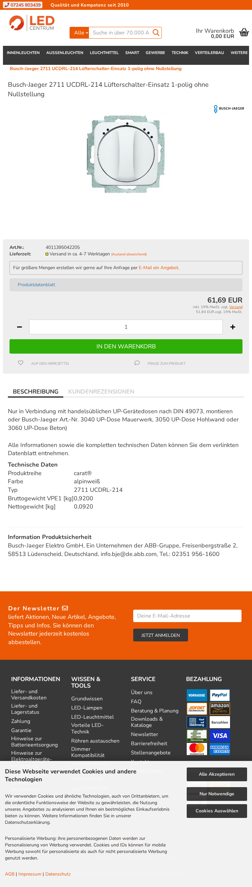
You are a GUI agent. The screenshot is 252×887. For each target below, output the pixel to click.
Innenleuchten (23, 52)
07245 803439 (25, 5)
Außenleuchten (64, 52)
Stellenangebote (151, 753)
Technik (180, 52)
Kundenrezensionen (101, 392)
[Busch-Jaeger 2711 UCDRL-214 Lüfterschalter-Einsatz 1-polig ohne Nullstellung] (126, 153)
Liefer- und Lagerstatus (25, 709)
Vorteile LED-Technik (87, 728)
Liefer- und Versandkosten (29, 695)
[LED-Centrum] (34, 23)
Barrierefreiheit (149, 744)
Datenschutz (58, 874)
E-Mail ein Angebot (158, 268)
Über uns (142, 693)
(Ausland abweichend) (129, 254)
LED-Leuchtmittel (92, 717)
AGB (9, 874)
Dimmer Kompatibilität (88, 752)
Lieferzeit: (20, 254)
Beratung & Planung (154, 711)
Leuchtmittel (104, 52)
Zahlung (20, 721)
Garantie (21, 731)
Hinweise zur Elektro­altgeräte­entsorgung (31, 759)
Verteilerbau (209, 52)
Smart (132, 52)
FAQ (136, 702)
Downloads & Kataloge (147, 722)
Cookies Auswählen (217, 811)
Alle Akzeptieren (217, 774)
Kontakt (80, 14)
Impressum (29, 874)
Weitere (239, 52)
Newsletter (144, 734)
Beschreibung (35, 392)
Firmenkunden (112, 14)
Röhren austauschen (95, 741)
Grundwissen (87, 699)
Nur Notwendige (217, 794)
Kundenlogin (196, 14)
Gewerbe (155, 52)
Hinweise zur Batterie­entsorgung (34, 742)
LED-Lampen (86, 708)
